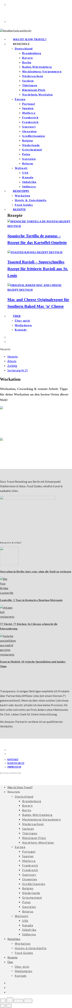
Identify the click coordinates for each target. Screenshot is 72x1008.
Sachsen (28, 80)
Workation (22, 195)
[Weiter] (9, 1006)
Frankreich (30, 117)
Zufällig (12, 365)
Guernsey (29, 126)
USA (25, 172)
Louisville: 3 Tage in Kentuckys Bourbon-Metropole (31, 600)
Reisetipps (21, 191)
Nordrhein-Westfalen (37, 94)
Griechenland (32, 149)
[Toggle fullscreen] (18, 1001)
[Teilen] (9, 1000)
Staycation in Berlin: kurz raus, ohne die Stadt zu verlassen (35, 571)
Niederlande (31, 145)
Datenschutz (15, 763)
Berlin (26, 62)
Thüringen (29, 85)
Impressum (14, 767)
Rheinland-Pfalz (34, 89)
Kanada (27, 177)
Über (17, 316)
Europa (20, 99)
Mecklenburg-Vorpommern (41, 71)
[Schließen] (3, 1001)
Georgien (29, 158)
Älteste (11, 361)
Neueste (12, 356)
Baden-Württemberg (37, 66)
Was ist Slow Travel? (30, 39)
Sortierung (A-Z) (17, 370)
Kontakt (21, 329)
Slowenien (29, 131)
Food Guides (24, 204)
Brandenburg (31, 53)
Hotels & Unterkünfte (31, 200)
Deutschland (24, 48)
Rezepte (19, 209)
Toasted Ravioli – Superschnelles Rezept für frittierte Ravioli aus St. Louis (37, 269)
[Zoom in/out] (28, 1001)
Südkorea (29, 186)
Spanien (28, 108)
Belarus (27, 163)
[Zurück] (3, 1006)
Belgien (27, 140)
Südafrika (29, 181)
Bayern (27, 57)
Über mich (22, 320)
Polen (26, 154)
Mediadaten (23, 325)
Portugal (28, 103)
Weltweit (21, 168)
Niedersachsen (32, 76)
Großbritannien (33, 135)
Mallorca (28, 112)
